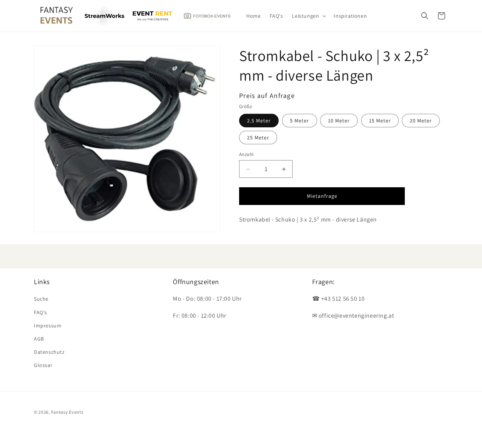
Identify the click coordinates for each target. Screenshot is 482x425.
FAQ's (40, 312)
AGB (39, 338)
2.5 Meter (259, 120)
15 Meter (380, 120)
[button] (308, 16)
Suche (41, 298)
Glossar (43, 365)
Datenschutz (49, 352)
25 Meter (258, 137)
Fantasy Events (67, 412)
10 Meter (339, 120)
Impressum (47, 325)
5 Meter (299, 120)
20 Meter (421, 120)
